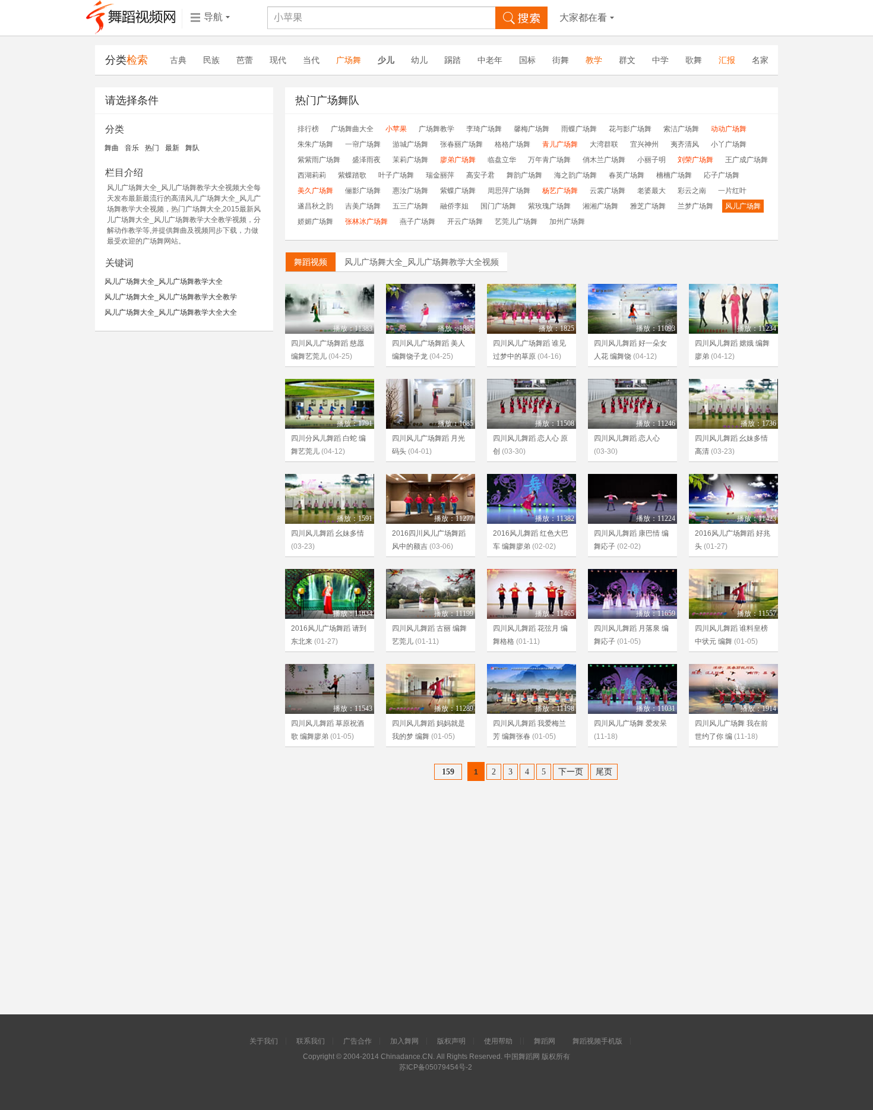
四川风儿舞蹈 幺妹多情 (327, 533)
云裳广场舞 (607, 190)
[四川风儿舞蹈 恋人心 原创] (531, 404)
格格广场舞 (512, 144)
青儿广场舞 (560, 144)
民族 (211, 60)
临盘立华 (502, 160)
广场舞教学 (436, 129)
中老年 (489, 60)
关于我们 (263, 1041)
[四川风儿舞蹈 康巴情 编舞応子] (632, 499)
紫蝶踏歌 (352, 175)
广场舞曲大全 (352, 129)
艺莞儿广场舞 (516, 221)
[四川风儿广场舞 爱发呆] (632, 689)
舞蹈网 (544, 1041)
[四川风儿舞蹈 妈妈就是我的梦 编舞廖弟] (430, 689)
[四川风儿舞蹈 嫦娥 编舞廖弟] (733, 309)
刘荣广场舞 (695, 160)
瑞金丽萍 (440, 175)
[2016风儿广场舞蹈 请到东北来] (329, 594)
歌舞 (693, 60)
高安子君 (480, 175)
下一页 (570, 771)
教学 (594, 60)
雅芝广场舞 (648, 206)
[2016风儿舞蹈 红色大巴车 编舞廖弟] (531, 499)
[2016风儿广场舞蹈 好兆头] (733, 499)
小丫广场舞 (729, 144)
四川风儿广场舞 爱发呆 (630, 723)
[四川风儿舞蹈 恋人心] (632, 404)
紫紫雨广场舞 (319, 160)
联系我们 (310, 1041)
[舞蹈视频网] (130, 18)
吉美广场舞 (363, 206)
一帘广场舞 (363, 144)
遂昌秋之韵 (315, 206)
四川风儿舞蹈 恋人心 (627, 438)
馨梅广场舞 (531, 129)
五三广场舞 (410, 206)
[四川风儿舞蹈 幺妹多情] (329, 499)
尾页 (604, 771)
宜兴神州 (644, 144)
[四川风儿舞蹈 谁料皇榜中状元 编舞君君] (733, 594)
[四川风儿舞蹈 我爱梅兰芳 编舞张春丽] (531, 689)
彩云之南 (692, 190)
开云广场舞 (465, 221)
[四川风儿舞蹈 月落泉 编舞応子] (632, 594)
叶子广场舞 (396, 175)
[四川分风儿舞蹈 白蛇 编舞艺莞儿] (329, 404)
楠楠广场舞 (674, 175)
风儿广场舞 (743, 206)
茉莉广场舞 (410, 160)
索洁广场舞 (681, 129)
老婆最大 (651, 190)
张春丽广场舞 (461, 144)
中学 (660, 60)
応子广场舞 (721, 175)
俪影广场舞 (363, 190)
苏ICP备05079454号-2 (435, 1067)
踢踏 (452, 60)
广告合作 (357, 1041)
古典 (178, 60)
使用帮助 (498, 1041)
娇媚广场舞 (315, 221)
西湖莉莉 (312, 175)
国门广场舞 (498, 206)
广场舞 (348, 60)
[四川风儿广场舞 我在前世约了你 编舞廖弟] (733, 689)
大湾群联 (604, 144)
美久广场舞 (315, 190)
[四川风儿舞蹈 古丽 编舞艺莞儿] (430, 594)
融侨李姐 (454, 206)
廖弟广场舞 (458, 160)
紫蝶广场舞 (458, 190)
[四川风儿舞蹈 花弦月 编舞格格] (531, 594)
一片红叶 (732, 190)
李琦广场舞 (484, 129)
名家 (760, 60)
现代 (278, 60)
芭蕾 (244, 60)
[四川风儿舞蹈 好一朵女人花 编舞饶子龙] (632, 309)
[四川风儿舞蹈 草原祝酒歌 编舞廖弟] (329, 689)
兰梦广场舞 (695, 206)
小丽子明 (651, 160)
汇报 (727, 60)
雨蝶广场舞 (579, 129)
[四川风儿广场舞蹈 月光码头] (430, 404)
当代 (311, 60)
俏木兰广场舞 (604, 160)
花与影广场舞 (630, 129)
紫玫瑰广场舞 (549, 206)
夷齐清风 (684, 144)
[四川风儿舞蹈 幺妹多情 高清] (733, 404)
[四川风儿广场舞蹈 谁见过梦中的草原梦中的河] (531, 309)
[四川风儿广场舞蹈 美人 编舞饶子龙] (430, 309)
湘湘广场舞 (600, 206)
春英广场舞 (626, 175)
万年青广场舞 (549, 160)
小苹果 (396, 129)
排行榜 (308, 129)
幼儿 (419, 60)
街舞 (560, 60)
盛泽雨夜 (366, 160)
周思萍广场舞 (509, 190)
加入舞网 (404, 1041)
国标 (527, 60)
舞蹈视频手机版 (597, 1041)
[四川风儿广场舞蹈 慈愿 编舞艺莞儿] (329, 309)
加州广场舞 (567, 221)
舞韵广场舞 (524, 175)
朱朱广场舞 (315, 144)
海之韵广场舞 (575, 175)
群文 (627, 60)
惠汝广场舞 (410, 190)
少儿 (386, 60)
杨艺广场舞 (560, 190)
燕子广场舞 (417, 221)
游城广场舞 (410, 144)
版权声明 (451, 1041)
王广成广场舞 (746, 160)
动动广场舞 (729, 129)
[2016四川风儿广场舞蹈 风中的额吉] (430, 499)
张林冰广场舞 (366, 221)
